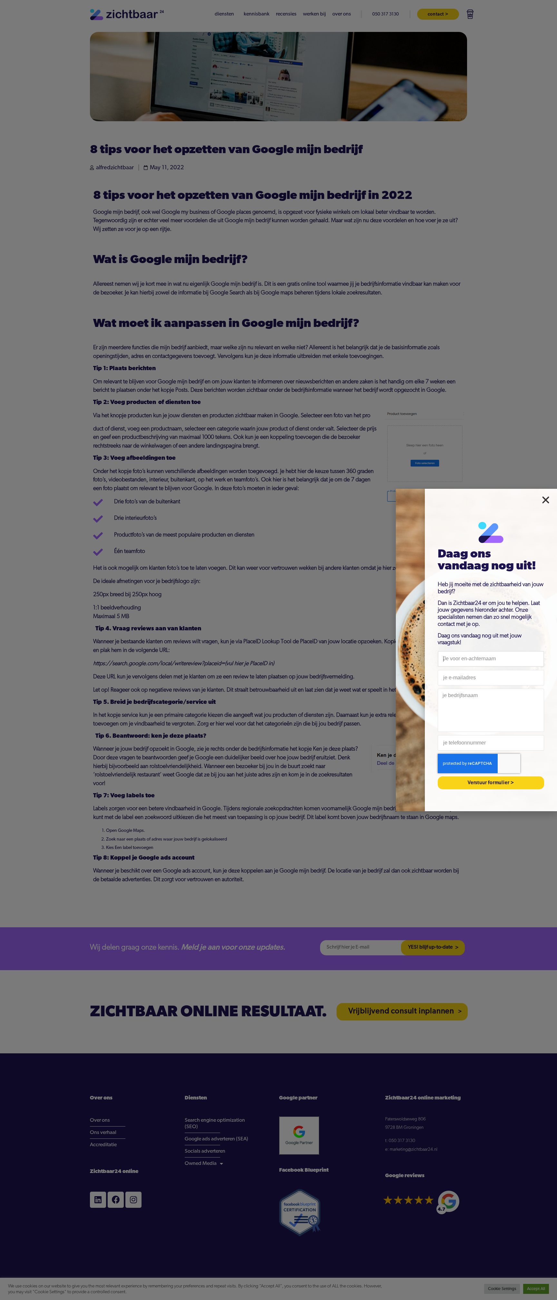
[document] (278, 650)
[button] (546, 500)
